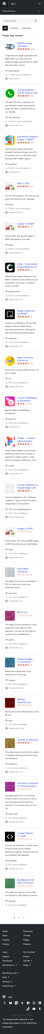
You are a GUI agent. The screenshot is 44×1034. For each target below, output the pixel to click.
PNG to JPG (23, 183)
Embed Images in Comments (25, 660)
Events (26, 956)
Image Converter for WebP (26, 312)
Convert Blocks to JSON (25, 834)
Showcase (28, 931)
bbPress (7, 981)
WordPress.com (10, 973)
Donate (27, 960)
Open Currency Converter (25, 359)
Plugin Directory (8, 11)
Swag (27, 965)
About (5, 931)
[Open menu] (40, 3)
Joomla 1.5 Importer (27, 739)
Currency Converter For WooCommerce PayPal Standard (27, 785)
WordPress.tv (9, 965)
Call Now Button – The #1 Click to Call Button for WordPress (27, 91)
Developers (7, 960)
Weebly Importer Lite (24, 700)
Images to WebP (25, 223)
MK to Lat (22, 612)
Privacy (5, 944)
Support (6, 956)
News (5, 935)
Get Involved (29, 952)
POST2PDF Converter (22, 570)
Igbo (10, 997)
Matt (5, 977)
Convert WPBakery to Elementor (27, 399)
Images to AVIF (25, 528)
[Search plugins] (35, 20)
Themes (26, 935)
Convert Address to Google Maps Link (27, 486)
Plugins (26, 940)
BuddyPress (9, 986)
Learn (4, 952)
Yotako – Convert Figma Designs (26, 439)
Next (29, 917)
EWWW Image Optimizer (24, 44)
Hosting (5, 940)
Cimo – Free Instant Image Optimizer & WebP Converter (27, 265)
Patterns (27, 944)
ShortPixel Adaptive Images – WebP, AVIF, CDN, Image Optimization (27, 138)
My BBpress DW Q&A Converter (25, 881)
